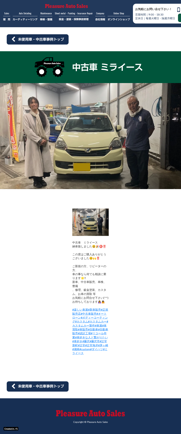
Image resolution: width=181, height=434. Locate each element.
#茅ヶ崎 (103, 345)
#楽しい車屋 (80, 309)
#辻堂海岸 (91, 345)
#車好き (77, 341)
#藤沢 (86, 341)
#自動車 (93, 329)
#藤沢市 (95, 341)
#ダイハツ (96, 349)
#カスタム (81, 321)
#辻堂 (81, 345)
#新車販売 (94, 309)
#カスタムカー (97, 321)
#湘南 (76, 349)
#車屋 (98, 325)
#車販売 (83, 329)
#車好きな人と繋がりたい (91, 337)
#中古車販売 (89, 313)
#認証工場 (84, 333)
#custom (85, 349)
